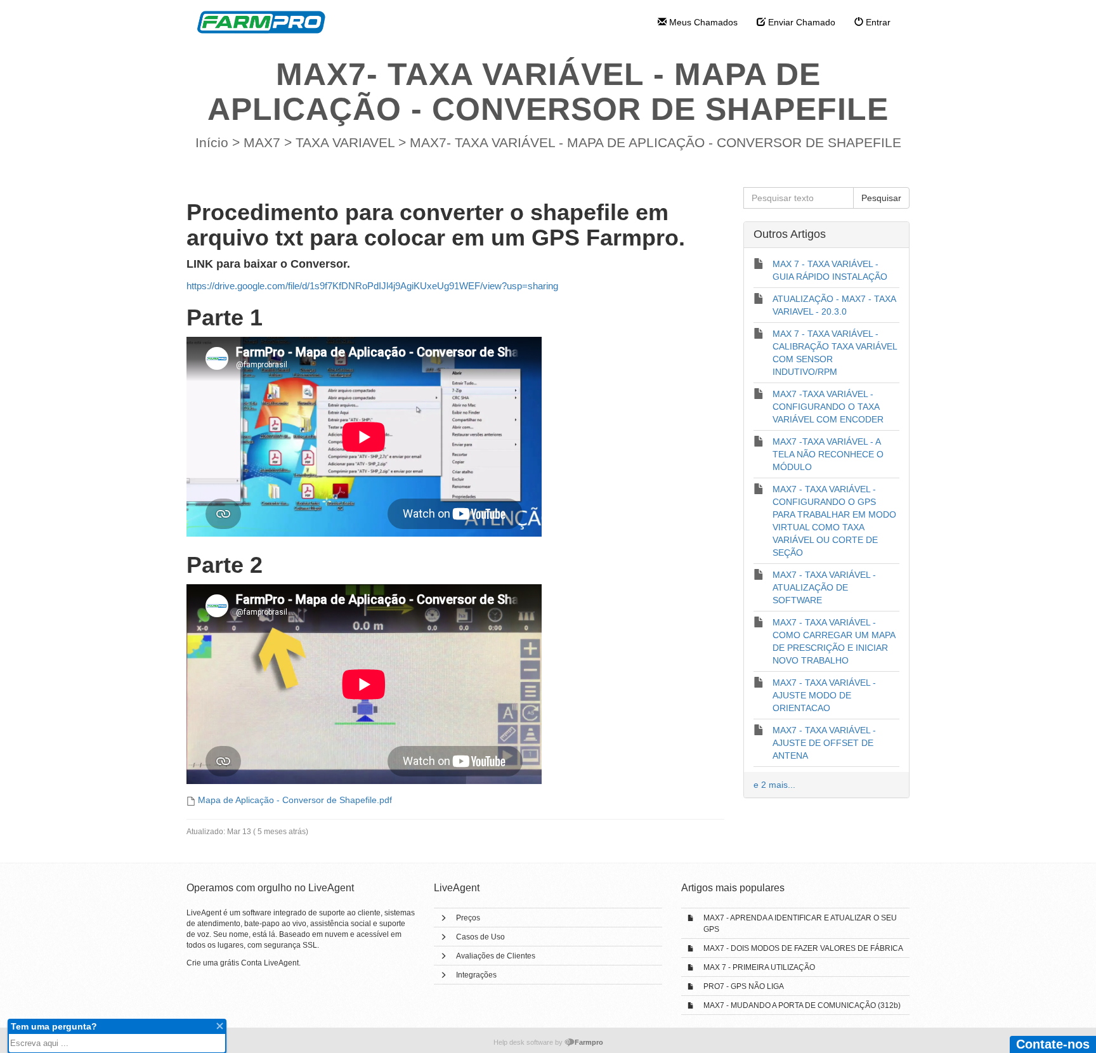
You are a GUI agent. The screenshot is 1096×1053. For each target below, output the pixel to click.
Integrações (476, 975)
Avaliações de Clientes (495, 956)
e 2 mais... (774, 785)
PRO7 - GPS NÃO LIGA (743, 986)
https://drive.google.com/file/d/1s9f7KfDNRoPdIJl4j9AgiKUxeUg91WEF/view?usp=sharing (372, 285)
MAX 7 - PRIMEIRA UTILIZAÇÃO (759, 967)
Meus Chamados (702, 22)
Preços (468, 917)
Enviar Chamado (800, 22)
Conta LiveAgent (270, 962)
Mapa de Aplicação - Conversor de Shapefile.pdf (295, 800)
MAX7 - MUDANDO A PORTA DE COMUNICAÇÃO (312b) (802, 1005)
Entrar (877, 22)
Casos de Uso (480, 936)
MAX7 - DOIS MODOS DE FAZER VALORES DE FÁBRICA (803, 948)
